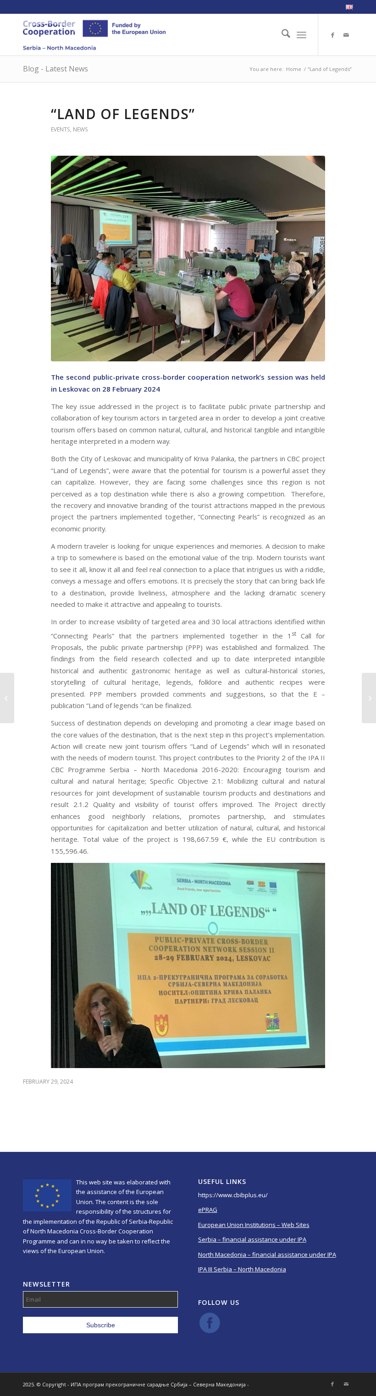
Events (60, 129)
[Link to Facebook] (332, 35)
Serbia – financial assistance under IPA (252, 1239)
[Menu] (301, 34)
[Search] (281, 34)
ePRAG (207, 1209)
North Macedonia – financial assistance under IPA (267, 1254)
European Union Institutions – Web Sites (254, 1225)
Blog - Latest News (55, 69)
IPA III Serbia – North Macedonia (242, 1269)
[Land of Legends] (188, 258)
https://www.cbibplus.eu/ (233, 1195)
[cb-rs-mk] (94, 34)
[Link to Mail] (346, 35)
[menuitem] (347, 7)
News (80, 129)
